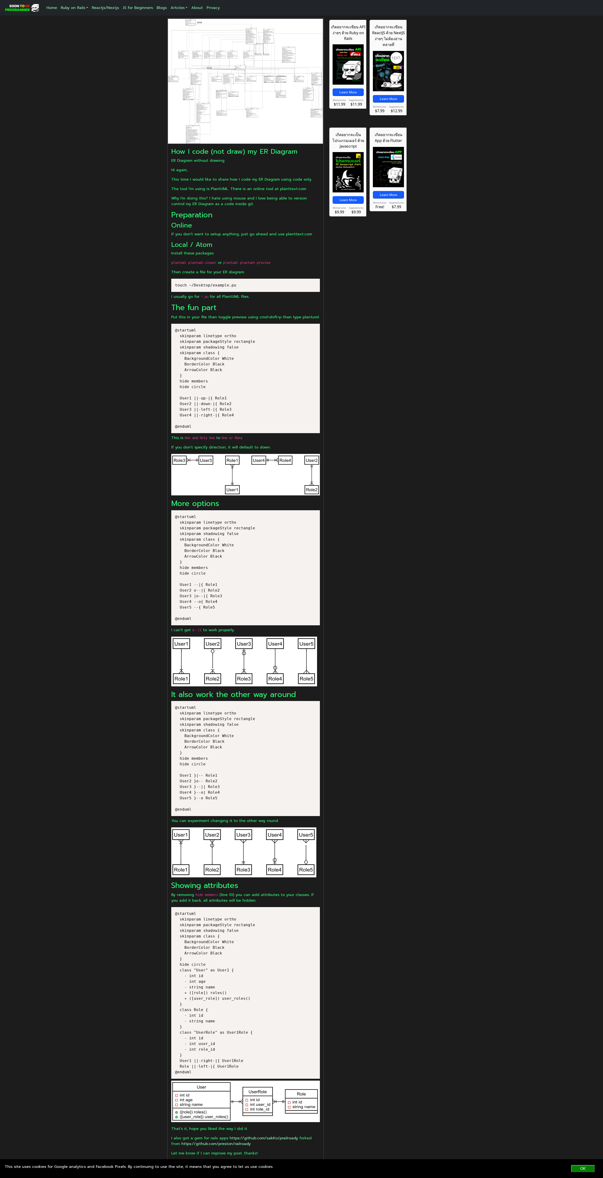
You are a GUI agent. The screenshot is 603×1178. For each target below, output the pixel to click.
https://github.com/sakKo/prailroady (264, 1138)
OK (583, 1168)
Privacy (213, 8)
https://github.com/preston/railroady (216, 1144)
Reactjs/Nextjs (105, 8)
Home (51, 8)
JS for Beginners (138, 8)
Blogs (162, 8)
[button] (74, 7)
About (197, 8)
